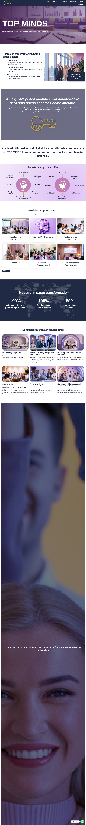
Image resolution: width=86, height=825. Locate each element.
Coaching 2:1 (63, 1)
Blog (81, 1)
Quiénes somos (74, 1)
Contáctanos (79, 4)
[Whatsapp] (82, 821)
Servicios (55, 1)
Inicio (48, 1)
